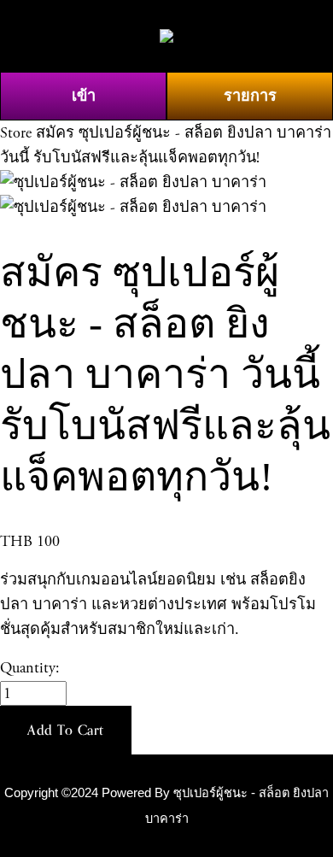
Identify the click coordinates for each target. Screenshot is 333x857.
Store (16, 133)
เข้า (84, 96)
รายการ (250, 96)
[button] (65, 730)
